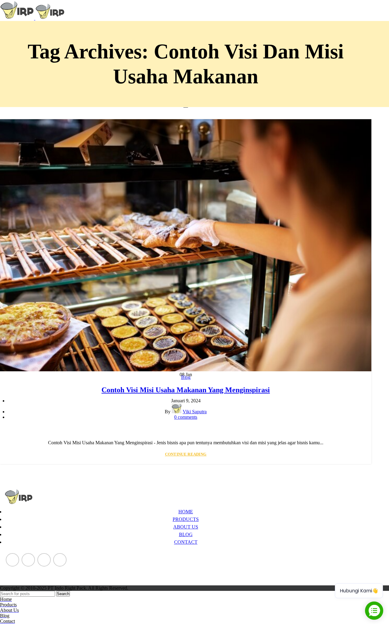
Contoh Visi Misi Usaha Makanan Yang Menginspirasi (186, 390)
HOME (185, 511)
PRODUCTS (186, 519)
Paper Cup (15, 570)
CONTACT (186, 542)
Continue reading (186, 454)
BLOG (186, 534)
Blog (186, 377)
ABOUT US (185, 526)
